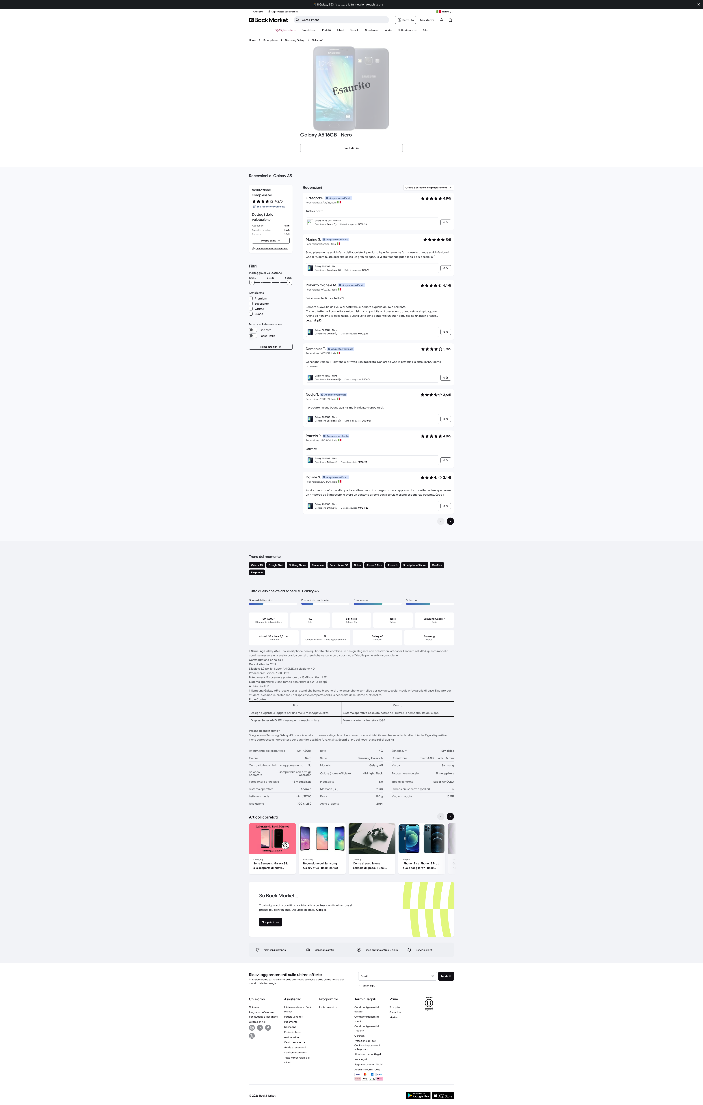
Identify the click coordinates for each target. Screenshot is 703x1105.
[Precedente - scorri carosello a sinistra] (441, 816)
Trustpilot (395, 1007)
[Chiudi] (699, 4)
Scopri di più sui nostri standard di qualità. (366, 739)
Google (321, 909)
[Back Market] (268, 20)
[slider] (251, 282)
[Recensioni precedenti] (441, 521)
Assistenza (427, 20)
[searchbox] (344, 19)
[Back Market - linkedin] (260, 1028)
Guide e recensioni (295, 1047)
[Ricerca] (297, 20)
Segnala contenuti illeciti (368, 1064)
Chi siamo (254, 1007)
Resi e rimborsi (292, 1032)
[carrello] (450, 20)
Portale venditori (293, 1016)
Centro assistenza (294, 1042)
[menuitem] (309, 30)
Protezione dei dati (365, 1040)
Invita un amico (327, 1007)
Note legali (360, 1059)
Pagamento (290, 1021)
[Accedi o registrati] (441, 20)
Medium (394, 1017)
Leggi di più (313, 320)
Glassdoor (395, 1012)
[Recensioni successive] (450, 521)
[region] (351, 849)
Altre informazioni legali (367, 1054)
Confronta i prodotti (295, 1052)
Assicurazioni (291, 1037)
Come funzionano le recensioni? (272, 248)
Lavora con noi (257, 1021)
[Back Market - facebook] (268, 1028)
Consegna (290, 1027)
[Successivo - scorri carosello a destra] (450, 816)
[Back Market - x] (252, 1036)
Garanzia (359, 1035)
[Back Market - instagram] (252, 1028)
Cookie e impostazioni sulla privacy (367, 1047)
